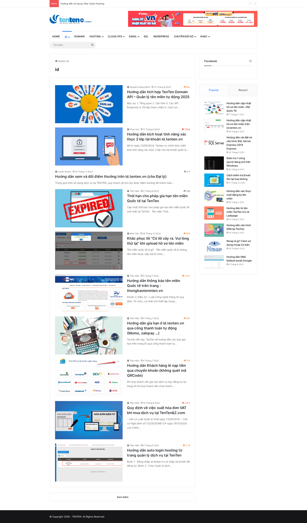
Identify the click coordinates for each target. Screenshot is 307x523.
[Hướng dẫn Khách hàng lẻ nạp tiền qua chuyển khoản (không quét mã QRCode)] (89, 378)
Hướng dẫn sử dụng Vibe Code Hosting (82, 3)
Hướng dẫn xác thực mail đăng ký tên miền (239, 195)
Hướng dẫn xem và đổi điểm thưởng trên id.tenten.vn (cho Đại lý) (111, 176)
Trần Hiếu (134, 191)
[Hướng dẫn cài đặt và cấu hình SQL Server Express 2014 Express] (214, 142)
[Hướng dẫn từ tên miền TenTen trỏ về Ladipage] (214, 213)
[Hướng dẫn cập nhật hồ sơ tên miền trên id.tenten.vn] (214, 125)
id (66, 36)
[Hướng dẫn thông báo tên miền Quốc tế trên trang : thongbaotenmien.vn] (89, 293)
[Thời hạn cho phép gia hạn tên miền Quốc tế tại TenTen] (89, 208)
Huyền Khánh (64, 171)
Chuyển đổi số (183, 36)
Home (56, 36)
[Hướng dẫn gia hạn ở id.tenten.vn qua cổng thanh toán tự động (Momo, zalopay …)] (89, 335)
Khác (203, 36)
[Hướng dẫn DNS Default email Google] (214, 261)
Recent (243, 90)
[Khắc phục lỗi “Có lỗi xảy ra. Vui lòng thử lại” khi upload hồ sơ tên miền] (89, 251)
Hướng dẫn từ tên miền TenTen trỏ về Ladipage (238, 212)
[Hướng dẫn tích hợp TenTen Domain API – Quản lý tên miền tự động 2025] (89, 104)
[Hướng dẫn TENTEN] (70, 19)
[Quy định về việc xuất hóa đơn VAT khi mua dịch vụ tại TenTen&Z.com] (89, 420)
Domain (79, 36)
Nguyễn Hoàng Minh (140, 87)
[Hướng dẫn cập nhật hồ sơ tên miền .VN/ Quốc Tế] (214, 108)
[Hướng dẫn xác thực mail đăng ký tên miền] (214, 196)
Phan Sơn (134, 129)
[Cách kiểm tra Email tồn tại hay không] (214, 180)
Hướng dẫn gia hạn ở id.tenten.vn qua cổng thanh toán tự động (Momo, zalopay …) (155, 328)
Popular (214, 90)
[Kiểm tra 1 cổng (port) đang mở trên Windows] (214, 163)
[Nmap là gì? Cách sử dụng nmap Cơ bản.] (214, 246)
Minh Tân (134, 233)
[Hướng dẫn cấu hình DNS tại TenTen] (214, 230)
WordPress (161, 36)
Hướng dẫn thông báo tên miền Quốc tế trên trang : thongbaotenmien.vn (153, 286)
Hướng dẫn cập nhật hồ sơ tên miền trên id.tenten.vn (239, 124)
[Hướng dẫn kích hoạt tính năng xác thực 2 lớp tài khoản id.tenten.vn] (89, 146)
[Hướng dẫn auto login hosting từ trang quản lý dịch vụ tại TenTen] (89, 463)
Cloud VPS (115, 36)
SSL (146, 36)
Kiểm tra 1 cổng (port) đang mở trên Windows (239, 162)
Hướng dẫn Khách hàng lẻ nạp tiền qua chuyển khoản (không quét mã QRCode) (156, 370)
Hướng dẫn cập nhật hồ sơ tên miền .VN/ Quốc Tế (239, 107)
